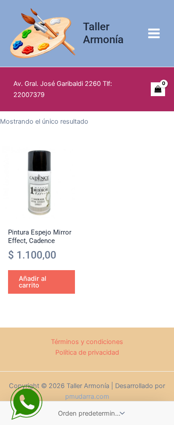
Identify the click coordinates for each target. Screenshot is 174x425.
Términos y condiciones (87, 342)
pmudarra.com (87, 397)
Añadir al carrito (32, 282)
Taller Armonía (103, 33)
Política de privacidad (87, 352)
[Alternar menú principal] (154, 33)
